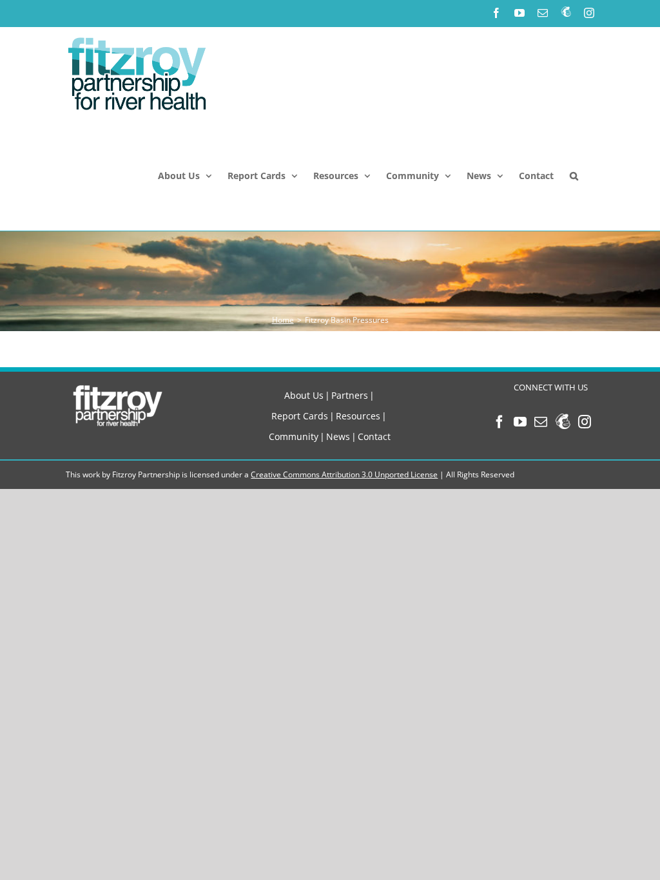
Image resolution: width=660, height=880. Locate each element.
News (338, 436)
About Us (304, 395)
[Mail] (540, 422)
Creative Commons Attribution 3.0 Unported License (344, 474)
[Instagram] (584, 422)
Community (293, 436)
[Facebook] (499, 422)
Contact (374, 436)
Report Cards (299, 416)
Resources (358, 416)
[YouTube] (520, 422)
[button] (574, 176)
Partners (349, 395)
